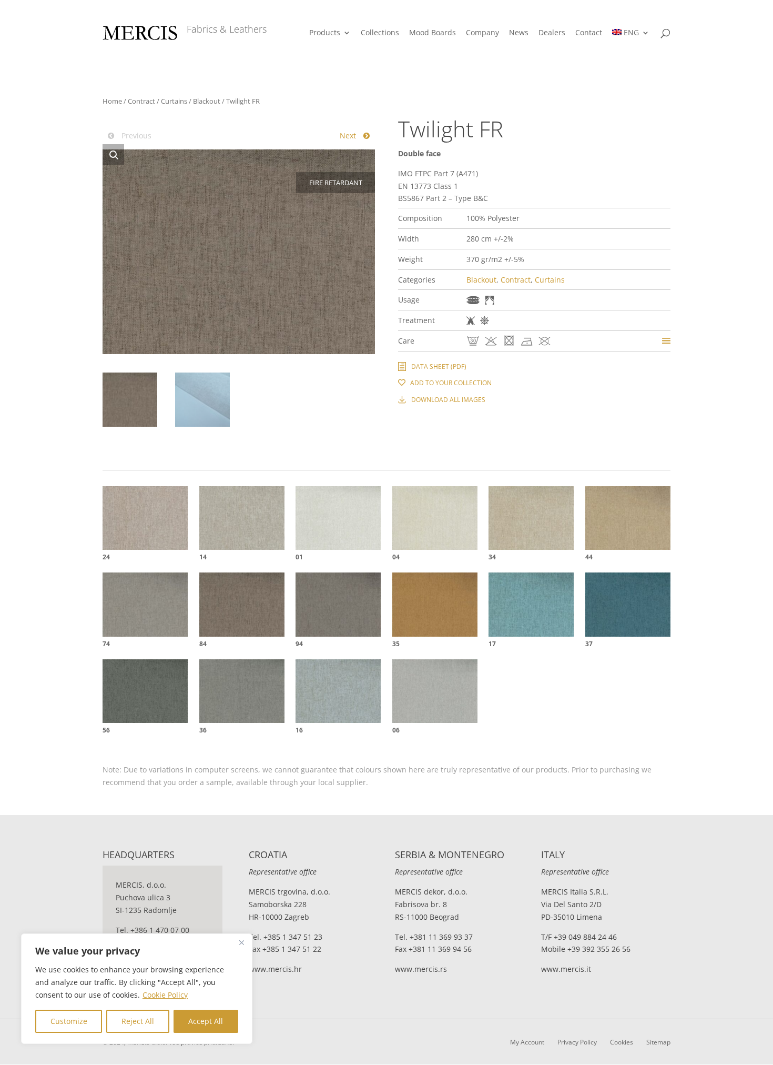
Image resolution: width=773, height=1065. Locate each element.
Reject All (137, 1021)
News (518, 33)
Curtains (174, 101)
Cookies (621, 1042)
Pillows (473, 300)
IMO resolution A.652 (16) (484, 320)
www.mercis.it (566, 969)
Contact (588, 33)
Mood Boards (432, 33)
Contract (141, 101)
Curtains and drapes (489, 300)
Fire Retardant (470, 320)
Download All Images (448, 399)
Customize (68, 1021)
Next (349, 135)
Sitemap (658, 1042)
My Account (527, 1042)
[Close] (241, 942)
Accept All (205, 1021)
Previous (135, 135)
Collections (380, 33)
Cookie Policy (165, 995)
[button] (113, 154)
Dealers (551, 33)
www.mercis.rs (421, 969)
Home (112, 101)
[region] (136, 988)
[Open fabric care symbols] (666, 341)
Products (324, 33)
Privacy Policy (577, 1042)
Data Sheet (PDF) (438, 366)
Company (482, 33)
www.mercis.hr (275, 969)
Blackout (206, 101)
